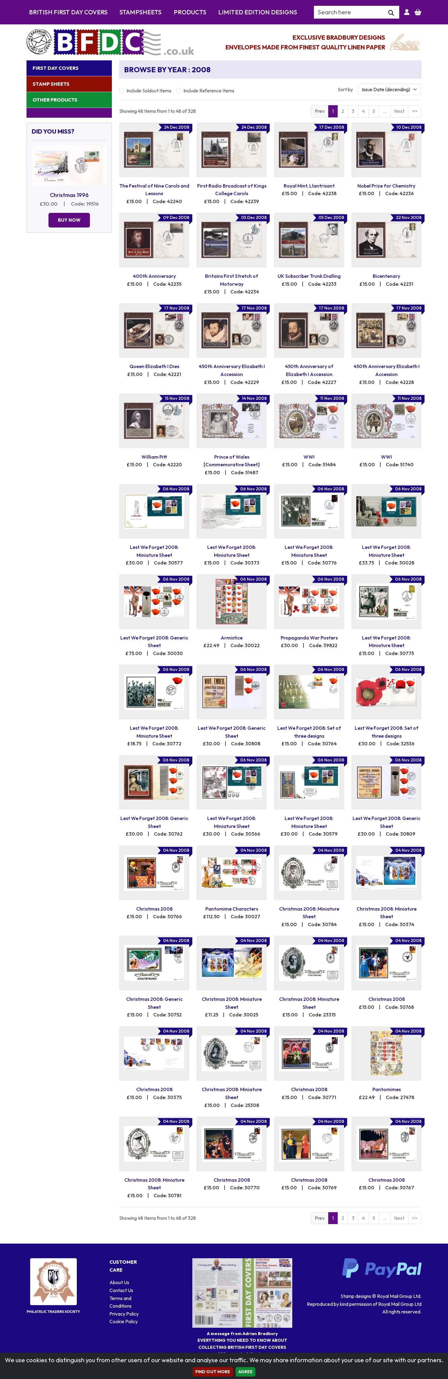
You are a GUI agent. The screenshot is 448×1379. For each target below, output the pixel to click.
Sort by (345, 89)
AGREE (245, 1371)
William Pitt (154, 457)
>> (415, 111)
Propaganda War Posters (309, 638)
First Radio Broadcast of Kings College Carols (231, 190)
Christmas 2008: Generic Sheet (154, 1003)
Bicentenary (386, 276)
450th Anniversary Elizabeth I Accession (232, 370)
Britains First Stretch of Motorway (231, 280)
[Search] (391, 13)
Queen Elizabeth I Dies (154, 366)
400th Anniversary (154, 276)
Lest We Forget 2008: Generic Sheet (154, 642)
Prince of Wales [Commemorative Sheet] (232, 461)
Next (399, 111)
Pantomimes (386, 1089)
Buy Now (69, 220)
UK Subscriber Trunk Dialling (309, 276)
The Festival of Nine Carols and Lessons (154, 190)
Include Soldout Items (148, 91)
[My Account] (407, 12)
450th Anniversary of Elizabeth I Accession (309, 370)
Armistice (232, 638)
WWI (309, 457)
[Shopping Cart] (417, 12)
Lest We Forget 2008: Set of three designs (309, 732)
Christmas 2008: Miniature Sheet (309, 913)
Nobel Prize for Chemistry (386, 186)
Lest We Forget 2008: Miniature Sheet (154, 551)
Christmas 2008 (154, 909)
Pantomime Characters (231, 909)
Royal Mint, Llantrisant (309, 186)
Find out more (212, 1371)
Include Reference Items (208, 91)
